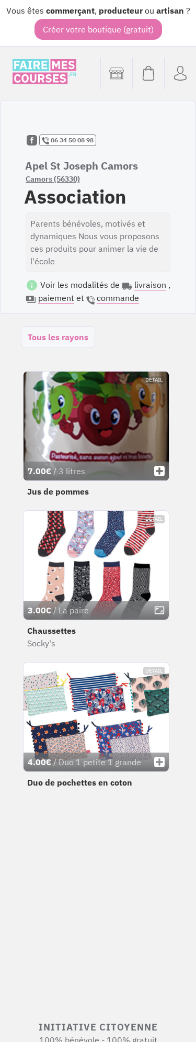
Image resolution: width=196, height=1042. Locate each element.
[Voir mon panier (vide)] (148, 73)
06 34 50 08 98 (71, 140)
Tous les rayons (58, 337)
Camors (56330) (53, 179)
